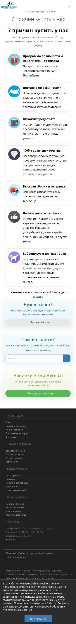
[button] (68, 5)
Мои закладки (13, 511)
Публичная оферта (16, 556)
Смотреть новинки (40, 393)
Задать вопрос (40, 322)
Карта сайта (12, 461)
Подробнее (31, 75)
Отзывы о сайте (14, 454)
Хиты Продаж (13, 475)
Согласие (8, 606)
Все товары (12, 486)
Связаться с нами (15, 450)
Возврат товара (14, 458)
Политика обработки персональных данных (29, 553)
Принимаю (38, 618)
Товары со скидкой (16, 490)
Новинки (10, 479)
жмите (38, 297)
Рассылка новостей (16, 514)
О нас (9, 422)
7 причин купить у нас (18, 433)
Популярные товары (17, 482)
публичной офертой (16, 578)
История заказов (15, 507)
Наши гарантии (14, 429)
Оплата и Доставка (16, 426)
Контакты (11, 437)
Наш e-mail (12, 539)
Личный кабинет (15, 503)
